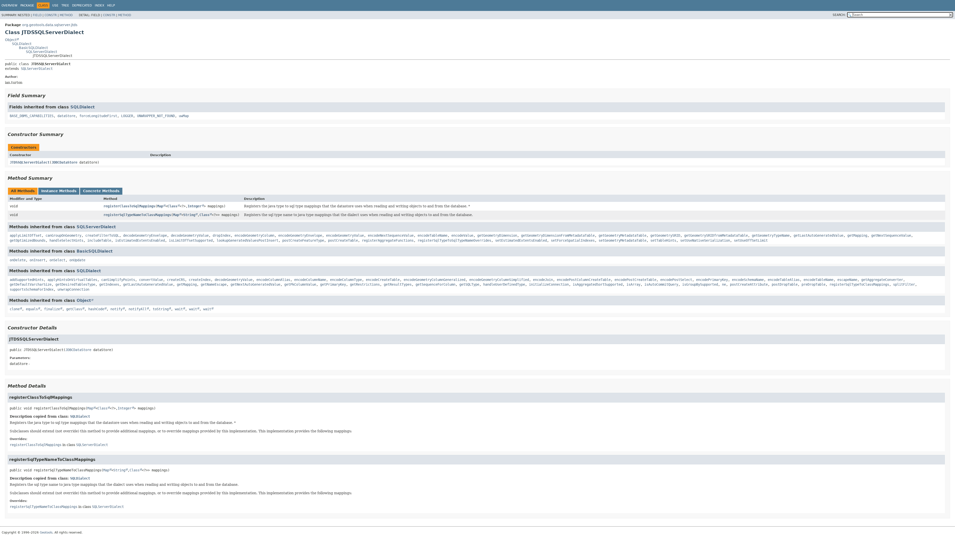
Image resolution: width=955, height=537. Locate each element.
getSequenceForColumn (435, 284)
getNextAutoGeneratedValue (255, 284)
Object (10, 40)
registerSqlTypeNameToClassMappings (137, 215)
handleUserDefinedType (504, 284)
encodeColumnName (310, 280)
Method (66, 15)
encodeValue (462, 235)
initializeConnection (549, 284)
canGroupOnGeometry (63, 235)
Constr (51, 15)
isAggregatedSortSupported (597, 284)
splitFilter (904, 284)
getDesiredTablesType (75, 284)
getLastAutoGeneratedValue (818, 235)
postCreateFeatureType (303, 240)
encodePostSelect (676, 280)
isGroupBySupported (700, 284)
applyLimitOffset (26, 235)
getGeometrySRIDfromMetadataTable (716, 235)
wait (179, 309)
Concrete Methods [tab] (101, 191)
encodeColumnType (346, 280)
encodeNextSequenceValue (391, 235)
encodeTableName (432, 235)
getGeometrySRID (665, 235)
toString (161, 309)
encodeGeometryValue (345, 235)
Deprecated (82, 5)
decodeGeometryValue (190, 235)
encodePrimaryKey (712, 280)
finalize (52, 309)
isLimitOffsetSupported (191, 240)
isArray (633, 284)
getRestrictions (365, 284)
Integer (194, 206)
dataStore (66, 116)
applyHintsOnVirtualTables (72, 280)
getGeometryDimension (497, 235)
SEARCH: (839, 15)
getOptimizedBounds (28, 240)
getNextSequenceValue (891, 235)
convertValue (151, 280)
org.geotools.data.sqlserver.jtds (49, 25)
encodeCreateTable (383, 280)
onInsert (38, 260)
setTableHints (663, 240)
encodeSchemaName (748, 280)
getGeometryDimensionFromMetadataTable (558, 235)
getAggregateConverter (882, 280)
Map (160, 206)
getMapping (857, 235)
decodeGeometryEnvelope (145, 235)
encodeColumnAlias (273, 280)
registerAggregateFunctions (388, 240)
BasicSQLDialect (33, 48)
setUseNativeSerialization (705, 240)
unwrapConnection (73, 289)
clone (15, 309)
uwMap (184, 116)
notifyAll (137, 309)
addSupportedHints (27, 280)
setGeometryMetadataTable (622, 240)
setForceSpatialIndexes (573, 240)
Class (172, 206)
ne (724, 284)
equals (32, 309)
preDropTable (813, 284)
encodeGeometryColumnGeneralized (434, 280)
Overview (9, 5)
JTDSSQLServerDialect (29, 162)
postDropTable (785, 284)
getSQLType (469, 284)
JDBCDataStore (64, 162)
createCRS (176, 280)
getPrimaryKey (333, 284)
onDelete (18, 260)
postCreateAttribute (749, 284)
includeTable (99, 240)
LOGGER (127, 116)
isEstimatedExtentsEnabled (140, 240)
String (189, 215)
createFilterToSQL (102, 235)
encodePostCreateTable (635, 280)
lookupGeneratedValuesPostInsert (247, 240)
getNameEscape (214, 284)
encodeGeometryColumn (254, 235)
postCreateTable (343, 240)
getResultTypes (398, 284)
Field (37, 15)
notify (116, 309)
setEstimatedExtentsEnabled (521, 240)
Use (55, 5)
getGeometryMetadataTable (622, 235)
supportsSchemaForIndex (31, 289)
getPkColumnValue (300, 284)
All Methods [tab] (23, 191)
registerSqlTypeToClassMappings (859, 284)
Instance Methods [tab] (58, 191)
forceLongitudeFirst (98, 116)
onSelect (57, 260)
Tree (65, 5)
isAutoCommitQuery (661, 284)
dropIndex (222, 235)
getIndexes (109, 284)
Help (111, 5)
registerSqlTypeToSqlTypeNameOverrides (454, 240)
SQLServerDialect (41, 52)
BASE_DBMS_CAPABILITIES (31, 116)
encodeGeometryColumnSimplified (499, 280)
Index (99, 5)
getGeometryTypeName (771, 235)
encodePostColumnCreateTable (584, 280)
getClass (74, 309)
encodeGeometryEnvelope (300, 235)
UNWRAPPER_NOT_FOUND (156, 116)
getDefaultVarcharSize (30, 284)
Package (27, 5)
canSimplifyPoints (118, 280)
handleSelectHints (66, 240)
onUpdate (77, 260)
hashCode (96, 309)
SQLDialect (21, 44)
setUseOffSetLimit (751, 240)
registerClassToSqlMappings (129, 206)
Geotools (46, 532)
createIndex (200, 280)
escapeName (847, 280)
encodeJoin (543, 280)
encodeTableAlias (784, 280)
